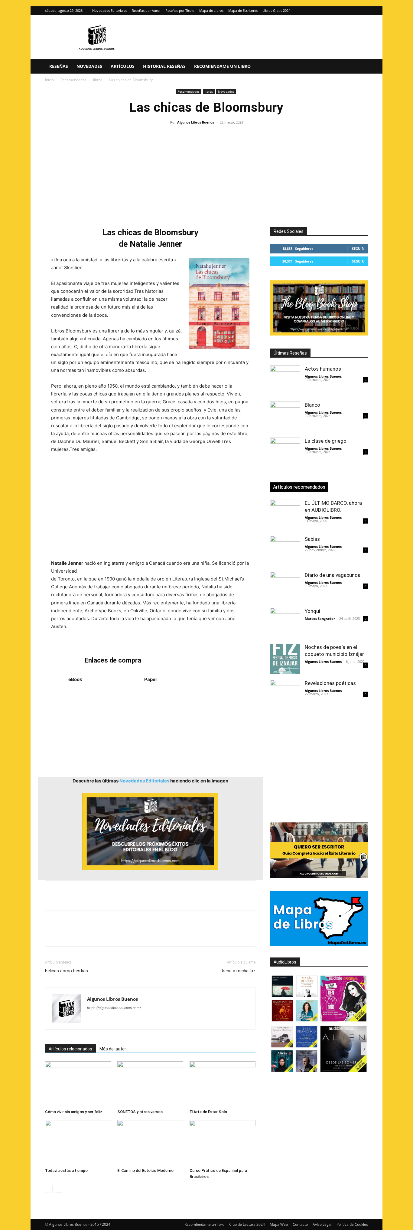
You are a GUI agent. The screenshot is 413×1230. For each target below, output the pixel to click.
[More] (148, 934)
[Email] (121, 934)
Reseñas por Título (179, 10)
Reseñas (58, 66)
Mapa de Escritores (243, 10)
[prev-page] (49, 1188)
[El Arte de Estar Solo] (222, 1084)
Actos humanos (323, 369)
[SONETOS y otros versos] (150, 1084)
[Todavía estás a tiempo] (78, 1143)
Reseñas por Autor (146, 10)
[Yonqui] (285, 623)
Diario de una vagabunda (332, 575)
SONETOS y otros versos (140, 1111)
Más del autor (112, 1048)
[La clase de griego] (285, 453)
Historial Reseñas (164, 66)
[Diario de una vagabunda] (285, 587)
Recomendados (73, 79)
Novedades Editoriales (109, 10)
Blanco (312, 405)
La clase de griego (325, 441)
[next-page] (58, 1188)
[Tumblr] (134, 934)
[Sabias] (285, 551)
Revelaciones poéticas (330, 683)
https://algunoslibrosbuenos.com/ (114, 1008)
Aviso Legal (322, 1224)
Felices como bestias (66, 971)
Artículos (123, 66)
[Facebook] (51, 934)
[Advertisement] (206, 172)
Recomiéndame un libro (222, 66)
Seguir (358, 248)
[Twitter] (363, 10)
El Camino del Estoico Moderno (145, 1170)
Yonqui (312, 611)
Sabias (312, 539)
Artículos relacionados (70, 1048)
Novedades (89, 66)
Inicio (49, 79)
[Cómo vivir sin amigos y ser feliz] (78, 1084)
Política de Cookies (352, 1224)
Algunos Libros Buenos (195, 122)
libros (97, 79)
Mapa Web (279, 1224)
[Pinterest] (79, 934)
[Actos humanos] (285, 380)
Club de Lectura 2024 (247, 1224)
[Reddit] (136, 1019)
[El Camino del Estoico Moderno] (150, 1143)
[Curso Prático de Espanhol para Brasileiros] (222, 1143)
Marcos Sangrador (320, 618)
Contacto (300, 1224)
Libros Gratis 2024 (276, 10)
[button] (360, 67)
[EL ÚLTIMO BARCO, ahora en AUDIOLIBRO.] (285, 515)
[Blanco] (285, 417)
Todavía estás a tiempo (66, 1170)
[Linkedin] (107, 934)
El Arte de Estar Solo (208, 1111)
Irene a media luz (238, 971)
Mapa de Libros (211, 10)
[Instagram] (353, 10)
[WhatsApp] (93, 934)
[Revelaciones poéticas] (285, 695)
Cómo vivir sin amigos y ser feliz (73, 1111)
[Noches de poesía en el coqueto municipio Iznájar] (285, 659)
